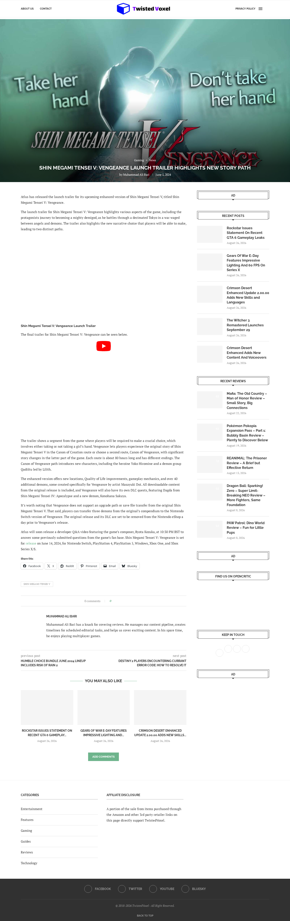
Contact (46, 8)
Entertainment (31, 809)
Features (27, 820)
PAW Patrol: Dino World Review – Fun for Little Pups (246, 528)
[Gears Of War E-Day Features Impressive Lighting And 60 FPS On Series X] (103, 707)
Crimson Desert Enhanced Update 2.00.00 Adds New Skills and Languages (248, 295)
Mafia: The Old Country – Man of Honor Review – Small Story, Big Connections (247, 401)
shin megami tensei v (37, 584)
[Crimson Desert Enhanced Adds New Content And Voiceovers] (209, 354)
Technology (29, 863)
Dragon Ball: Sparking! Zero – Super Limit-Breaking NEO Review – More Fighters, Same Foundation (246, 495)
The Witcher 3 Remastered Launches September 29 (245, 325)
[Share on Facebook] (116, 601)
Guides (26, 841)
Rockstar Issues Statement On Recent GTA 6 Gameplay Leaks (246, 233)
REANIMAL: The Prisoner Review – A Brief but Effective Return (247, 463)
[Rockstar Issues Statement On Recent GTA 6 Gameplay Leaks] (47, 707)
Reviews (27, 852)
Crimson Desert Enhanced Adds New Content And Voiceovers (246, 352)
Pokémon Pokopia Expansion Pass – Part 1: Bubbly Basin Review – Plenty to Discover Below (247, 433)
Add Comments (103, 756)
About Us (27, 8)
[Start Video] (103, 387)
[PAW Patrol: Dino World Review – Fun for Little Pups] (209, 529)
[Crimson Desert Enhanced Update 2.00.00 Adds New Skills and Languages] (160, 707)
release (31, 543)
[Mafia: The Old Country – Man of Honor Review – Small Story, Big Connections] (209, 399)
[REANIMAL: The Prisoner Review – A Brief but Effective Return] (209, 464)
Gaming (26, 830)
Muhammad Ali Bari (136, 175)
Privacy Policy (245, 8)
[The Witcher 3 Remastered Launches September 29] (209, 326)
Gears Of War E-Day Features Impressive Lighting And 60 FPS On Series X (246, 263)
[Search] (267, 8)
